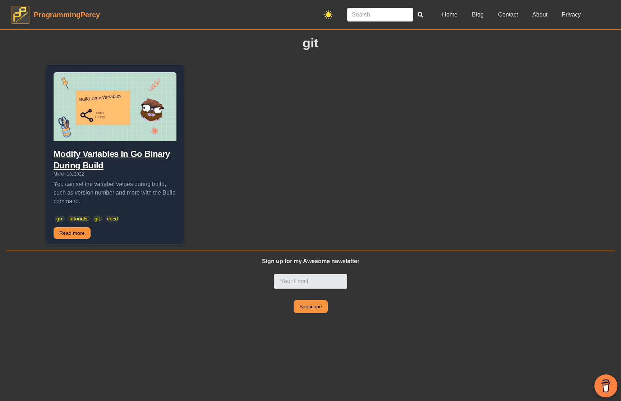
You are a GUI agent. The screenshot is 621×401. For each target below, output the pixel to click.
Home (449, 14)
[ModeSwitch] (328, 14)
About (539, 14)
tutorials (78, 219)
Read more (72, 233)
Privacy (571, 14)
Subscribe (310, 306)
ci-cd (112, 219)
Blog (478, 14)
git (97, 219)
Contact (508, 14)
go (59, 219)
